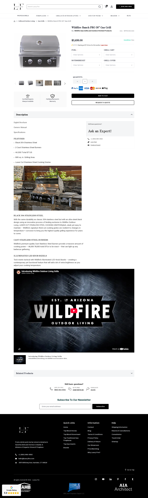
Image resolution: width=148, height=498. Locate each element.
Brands (114, 16)
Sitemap (115, 441)
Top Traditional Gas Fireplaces (71, 439)
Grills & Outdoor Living (67, 16)
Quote (93, 390)
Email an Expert (95, 145)
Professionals (23, 16)
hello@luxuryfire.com (26, 458)
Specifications (19, 132)
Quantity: (78, 77)
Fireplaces (41, 16)
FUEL (74, 50)
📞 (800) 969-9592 (125, 6)
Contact (91, 427)
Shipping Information (119, 427)
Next (65, 84)
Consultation (117, 434)
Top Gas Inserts (69, 444)
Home (65, 427)
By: (92, 31)
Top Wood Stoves (70, 431)
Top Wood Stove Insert (71, 434)
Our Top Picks (94, 16)
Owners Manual (20, 127)
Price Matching (93, 449)
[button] (74, 114)
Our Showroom (93, 445)
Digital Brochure (20, 122)
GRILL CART (109, 50)
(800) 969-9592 (60, 390)
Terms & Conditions (95, 434)
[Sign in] (111, 6)
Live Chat (94, 142)
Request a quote (103, 103)
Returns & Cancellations (121, 431)
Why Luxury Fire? (94, 452)
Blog (129, 16)
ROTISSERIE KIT (78, 60)
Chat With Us (78, 390)
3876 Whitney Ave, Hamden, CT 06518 (32, 462)
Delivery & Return (94, 441)
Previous (15, 84)
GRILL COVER (109, 60)
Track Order (116, 438)
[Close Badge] (20, 485)
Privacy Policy (93, 438)
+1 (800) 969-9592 (97, 139)
